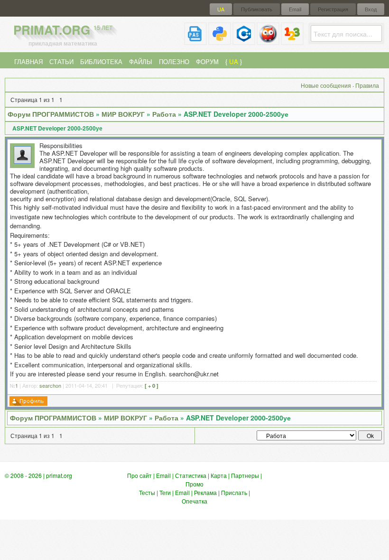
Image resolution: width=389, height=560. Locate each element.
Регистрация (333, 9)
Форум (207, 61)
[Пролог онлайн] (268, 41)
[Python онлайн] (219, 41)
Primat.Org (62, 29)
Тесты (147, 492)
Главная (28, 61)
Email (295, 9)
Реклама (205, 492)
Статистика (190, 475)
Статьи (61, 61)
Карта (219, 475)
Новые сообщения (326, 85)
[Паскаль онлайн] (195, 41)
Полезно (174, 61)
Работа (164, 114)
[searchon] (22, 161)
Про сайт (139, 475)
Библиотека (101, 61)
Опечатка (194, 501)
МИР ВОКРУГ (123, 114)
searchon (50, 385)
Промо (194, 484)
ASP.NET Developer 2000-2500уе (236, 114)
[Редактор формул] (292, 41)
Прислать (234, 492)
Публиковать (256, 9)
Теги (165, 492)
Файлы (140, 61)
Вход (371, 9)
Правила (367, 85)
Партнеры (245, 475)
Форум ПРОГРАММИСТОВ (51, 114)
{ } (233, 61)
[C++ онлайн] (243, 41)
